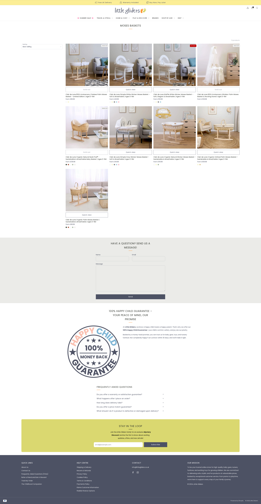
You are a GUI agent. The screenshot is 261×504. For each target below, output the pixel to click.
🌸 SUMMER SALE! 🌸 (85, 18)
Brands (155, 18)
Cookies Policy (82, 477)
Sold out (86, 89)
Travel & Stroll (104, 18)
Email (134, 255)
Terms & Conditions (84, 481)
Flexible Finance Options (86, 491)
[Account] (248, 8)
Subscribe (155, 444)
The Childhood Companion (31, 484)
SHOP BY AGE (167, 18)
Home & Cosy (121, 18)
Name (98, 255)
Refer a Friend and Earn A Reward (33, 477)
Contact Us (25, 471)
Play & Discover (140, 18)
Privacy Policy (82, 474)
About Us (24, 467)
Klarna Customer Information (88, 487)
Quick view (130, 89)
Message (99, 264)
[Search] (257, 8)
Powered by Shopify (237, 501)
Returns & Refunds (84, 471)
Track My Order (27, 481)
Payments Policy (83, 484)
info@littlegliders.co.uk (140, 467)
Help (179, 18)
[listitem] (103, 2)
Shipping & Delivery (84, 467)
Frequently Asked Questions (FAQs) (34, 474)
